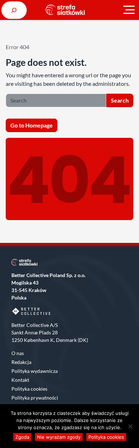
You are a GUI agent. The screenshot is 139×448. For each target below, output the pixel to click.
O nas (17, 353)
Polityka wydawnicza (34, 371)
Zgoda (22, 437)
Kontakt (20, 380)
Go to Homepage (31, 125)
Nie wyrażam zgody (59, 437)
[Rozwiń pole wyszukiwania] (14, 10)
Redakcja (21, 362)
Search (120, 100)
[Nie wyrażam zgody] (130, 426)
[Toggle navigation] (129, 10)
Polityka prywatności (34, 398)
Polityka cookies (29, 389)
